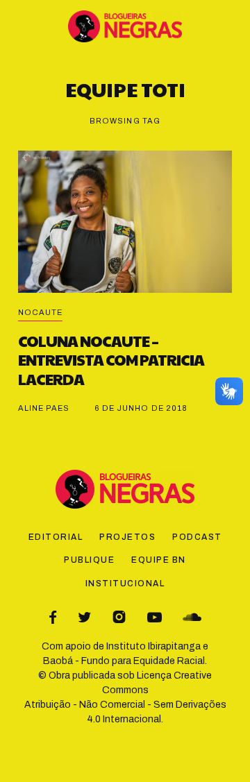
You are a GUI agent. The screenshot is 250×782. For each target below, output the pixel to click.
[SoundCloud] (192, 617)
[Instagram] (119, 617)
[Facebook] (53, 617)
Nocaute (40, 312)
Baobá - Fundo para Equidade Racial (124, 661)
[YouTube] (154, 617)
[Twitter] (84, 617)
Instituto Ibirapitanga (153, 646)
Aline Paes (44, 408)
